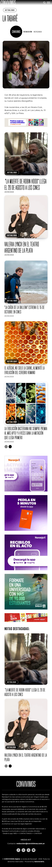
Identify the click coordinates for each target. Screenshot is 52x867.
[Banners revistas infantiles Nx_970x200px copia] (26, 129)
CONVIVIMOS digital (12, 859)
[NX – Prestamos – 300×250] (26, 572)
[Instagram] (23, 850)
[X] (28, 850)
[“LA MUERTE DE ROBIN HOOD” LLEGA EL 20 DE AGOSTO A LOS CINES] (26, 153)
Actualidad (10, 10)
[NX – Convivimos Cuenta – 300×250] (26, 493)
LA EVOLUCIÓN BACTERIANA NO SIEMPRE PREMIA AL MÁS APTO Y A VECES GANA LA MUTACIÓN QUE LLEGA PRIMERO (26, 433)
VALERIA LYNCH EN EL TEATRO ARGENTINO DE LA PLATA (22, 247)
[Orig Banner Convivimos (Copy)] (26, 624)
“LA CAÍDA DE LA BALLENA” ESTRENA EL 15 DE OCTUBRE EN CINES (25, 309)
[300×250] (26, 533)
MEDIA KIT (26, 840)
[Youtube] (33, 850)
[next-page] (10, 446)
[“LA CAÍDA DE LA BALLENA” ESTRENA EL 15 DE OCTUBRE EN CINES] (26, 282)
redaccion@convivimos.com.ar (30, 843)
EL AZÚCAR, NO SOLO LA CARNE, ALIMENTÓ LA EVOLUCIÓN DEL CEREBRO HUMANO (25, 370)
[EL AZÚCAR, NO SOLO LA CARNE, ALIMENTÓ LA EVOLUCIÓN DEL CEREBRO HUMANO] (26, 342)
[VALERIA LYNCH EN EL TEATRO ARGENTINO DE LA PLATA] (26, 216)
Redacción (27, 32)
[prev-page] (6, 446)
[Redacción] (16, 32)
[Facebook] (18, 850)
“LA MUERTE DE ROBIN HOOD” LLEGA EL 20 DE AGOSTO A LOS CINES (26, 184)
